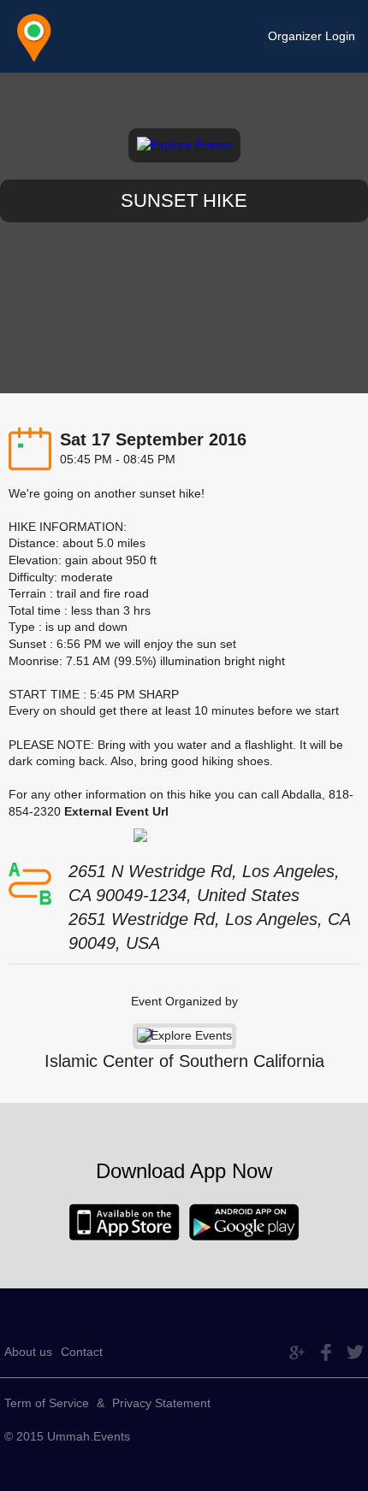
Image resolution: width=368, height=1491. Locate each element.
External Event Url (116, 811)
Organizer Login (311, 36)
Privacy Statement (161, 1403)
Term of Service (46, 1403)
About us (28, 1351)
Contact (82, 1351)
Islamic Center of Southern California (184, 1061)
